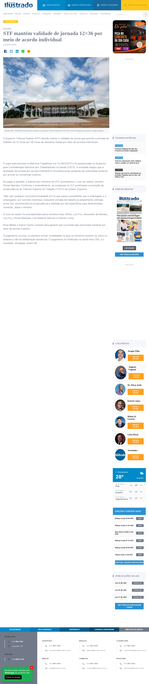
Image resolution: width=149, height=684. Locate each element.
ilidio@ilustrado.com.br (58, 668)
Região (18, 14)
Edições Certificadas (81, 5)
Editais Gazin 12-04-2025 (124, 555)
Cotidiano (46, 14)
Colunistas (105, 14)
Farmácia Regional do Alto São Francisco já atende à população (126, 150)
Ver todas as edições (129, 254)
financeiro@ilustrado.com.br (134, 668)
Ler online (129, 248)
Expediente (74, 629)
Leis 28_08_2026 (120, 590)
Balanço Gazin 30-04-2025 (124, 548)
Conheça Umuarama (104, 629)
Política (36, 14)
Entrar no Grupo (13, 677)
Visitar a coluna (135, 358)
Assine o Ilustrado (109, 5)
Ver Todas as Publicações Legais (129, 606)
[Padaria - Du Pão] (129, 36)
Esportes (57, 14)
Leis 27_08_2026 (120, 597)
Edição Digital (53, 5)
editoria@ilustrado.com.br (96, 650)
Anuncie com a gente (137, 5)
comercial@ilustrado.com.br (97, 668)
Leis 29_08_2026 (120, 583)
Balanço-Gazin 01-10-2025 (124, 540)
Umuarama (8, 14)
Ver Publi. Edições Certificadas (129, 562)
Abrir (140, 518)
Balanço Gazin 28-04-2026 (124, 518)
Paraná (26, 14)
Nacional (94, 14)
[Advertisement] (129, 95)
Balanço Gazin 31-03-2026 (124, 525)
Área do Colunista (134, 629)
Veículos (83, 14)
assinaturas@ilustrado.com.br (60, 650)
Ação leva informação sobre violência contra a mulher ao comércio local (128, 162)
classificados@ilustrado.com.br (135, 650)
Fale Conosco (44, 629)
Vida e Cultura (70, 14)
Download (138, 583)
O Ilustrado (15, 629)
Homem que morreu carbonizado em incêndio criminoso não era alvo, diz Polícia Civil (128, 175)
